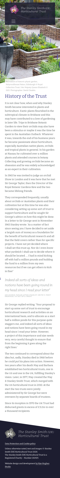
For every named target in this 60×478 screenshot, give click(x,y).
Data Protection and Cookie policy (20, 443)
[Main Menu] (13, 21)
